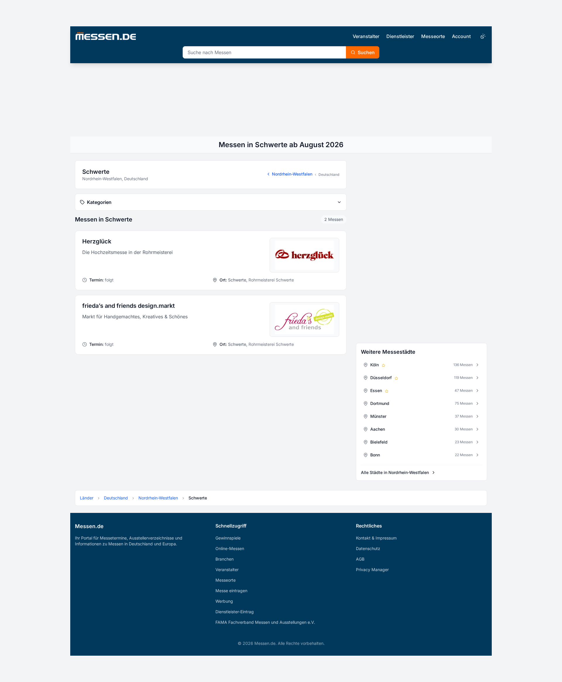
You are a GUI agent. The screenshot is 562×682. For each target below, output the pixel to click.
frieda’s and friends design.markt (128, 305)
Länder (86, 497)
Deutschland (328, 174)
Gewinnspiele (228, 537)
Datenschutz (368, 548)
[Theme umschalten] (482, 36)
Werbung (224, 601)
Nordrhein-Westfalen (292, 173)
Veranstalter (366, 36)
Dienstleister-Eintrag (234, 611)
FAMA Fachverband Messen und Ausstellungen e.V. (265, 622)
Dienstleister (400, 36)
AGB (360, 558)
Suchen (366, 52)
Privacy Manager (372, 569)
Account (461, 36)
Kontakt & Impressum (376, 537)
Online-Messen (229, 548)
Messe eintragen (231, 590)
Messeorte (433, 36)
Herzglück (96, 241)
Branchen (224, 558)
